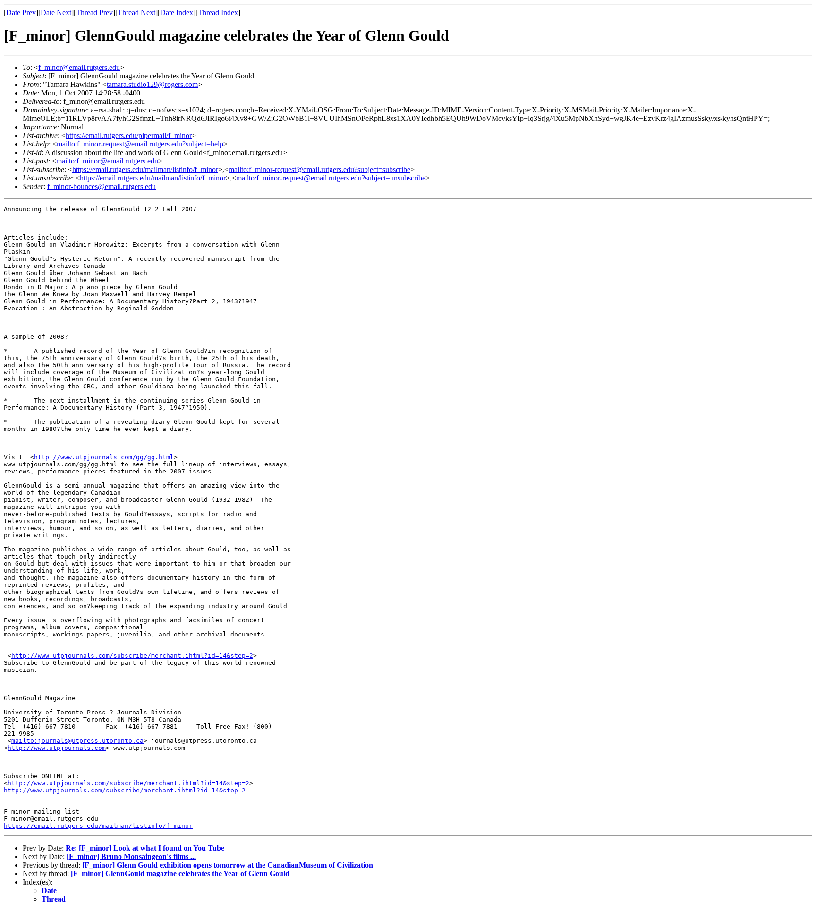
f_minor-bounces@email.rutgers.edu (101, 186)
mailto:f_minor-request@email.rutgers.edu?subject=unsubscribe (330, 178)
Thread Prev (94, 13)
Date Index (176, 13)
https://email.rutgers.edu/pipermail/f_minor (129, 135)
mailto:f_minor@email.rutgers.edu (107, 161)
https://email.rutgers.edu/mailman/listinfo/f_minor (145, 169)
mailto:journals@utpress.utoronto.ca (77, 740)
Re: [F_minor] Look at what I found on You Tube (145, 848)
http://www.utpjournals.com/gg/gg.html (104, 457)
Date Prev (21, 13)
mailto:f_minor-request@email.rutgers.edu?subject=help (140, 144)
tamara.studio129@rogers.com (152, 84)
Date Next (56, 13)
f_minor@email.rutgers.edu (79, 67)
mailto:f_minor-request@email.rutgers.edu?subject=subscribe (319, 169)
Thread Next (136, 13)
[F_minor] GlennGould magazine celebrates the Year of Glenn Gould (180, 873)
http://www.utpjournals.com (57, 747)
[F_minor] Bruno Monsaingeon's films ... (131, 856)
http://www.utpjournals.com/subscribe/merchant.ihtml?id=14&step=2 (132, 655)
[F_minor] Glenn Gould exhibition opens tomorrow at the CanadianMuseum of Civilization (227, 865)
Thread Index (218, 13)
